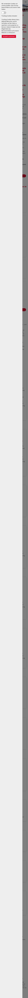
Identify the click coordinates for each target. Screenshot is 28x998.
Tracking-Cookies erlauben (9, 16)
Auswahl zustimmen (9, 36)
